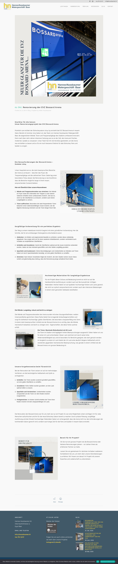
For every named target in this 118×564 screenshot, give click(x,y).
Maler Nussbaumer (45, 110)
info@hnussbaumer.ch (111, 1)
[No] (116, 561)
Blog (29, 110)
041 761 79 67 (99, 1)
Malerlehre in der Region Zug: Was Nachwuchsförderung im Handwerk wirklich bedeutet (93, 546)
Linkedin (58, 542)
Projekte (34, 110)
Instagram (50, 542)
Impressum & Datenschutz (107, 561)
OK (97, 561)
